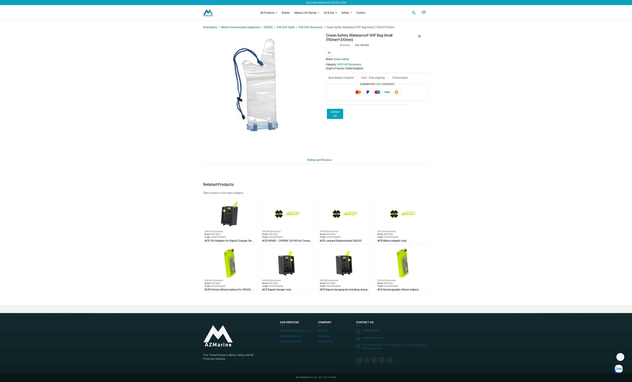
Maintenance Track (290, 341)
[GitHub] (389, 360)
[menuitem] (268, 13)
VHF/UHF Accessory (311, 27)
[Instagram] (221, 2)
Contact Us (335, 113)
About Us (323, 330)
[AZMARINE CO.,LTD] (218, 336)
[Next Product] (425, 36)
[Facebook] (205, 2)
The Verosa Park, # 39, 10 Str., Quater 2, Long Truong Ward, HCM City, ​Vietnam (394, 347)
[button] (620, 357)
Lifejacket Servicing (290, 336)
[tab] (298, 160)
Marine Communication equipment (240, 27)
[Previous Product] (413, 36)
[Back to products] (419, 36)
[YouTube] (374, 360)
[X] (211, 2)
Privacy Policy (325, 341)
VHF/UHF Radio (285, 27)
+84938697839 (370, 330)
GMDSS (268, 27)
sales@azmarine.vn (372, 337)
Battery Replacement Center (295, 330)
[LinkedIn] (216, 2)
